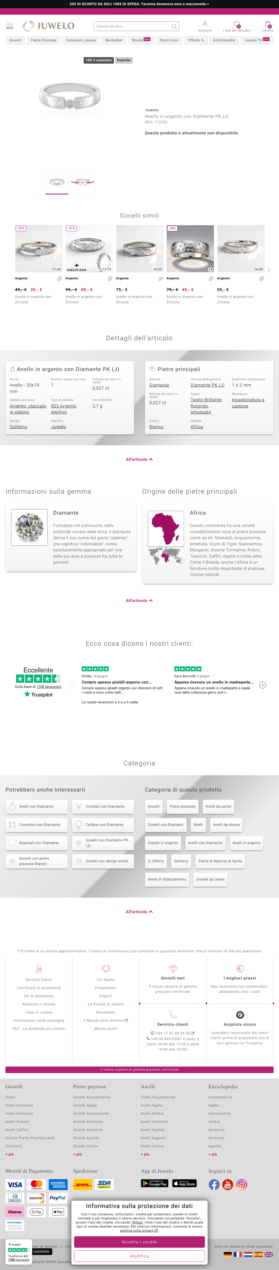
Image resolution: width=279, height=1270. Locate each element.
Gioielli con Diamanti (166, 824)
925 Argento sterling (64, 409)
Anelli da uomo (218, 806)
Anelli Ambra (152, 1113)
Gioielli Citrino (86, 1146)
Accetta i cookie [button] (139, 1242)
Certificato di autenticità (39, 988)
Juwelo (58, 427)
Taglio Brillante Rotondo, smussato (206, 406)
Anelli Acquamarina (158, 1097)
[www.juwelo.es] (258, 1254)
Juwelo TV (257, 40)
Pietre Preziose (44, 40)
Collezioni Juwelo (81, 40)
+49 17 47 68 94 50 (173, 1033)
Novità (141, 40)
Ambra (214, 1121)
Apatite (215, 1146)
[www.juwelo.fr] (238, 1254)
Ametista (217, 1138)
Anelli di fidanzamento (167, 879)
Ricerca (174, 26)
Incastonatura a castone (248, 403)
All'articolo (136, 460)
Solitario (18, 427)
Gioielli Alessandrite (91, 1113)
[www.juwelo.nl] (248, 1254)
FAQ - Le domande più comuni (39, 1028)
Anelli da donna (226, 824)
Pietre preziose (183, 806)
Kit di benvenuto (39, 996)
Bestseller (113, 40)
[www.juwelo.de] (228, 1254)
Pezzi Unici (169, 40)
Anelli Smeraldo (19, 1113)
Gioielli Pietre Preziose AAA (29, 1138)
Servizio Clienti (39, 979)
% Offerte (156, 861)
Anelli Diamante (19, 1105)
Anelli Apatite (153, 1130)
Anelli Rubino (17, 1121)
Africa (197, 427)
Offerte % (196, 40)
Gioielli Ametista (88, 1121)
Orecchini (13, 1146)
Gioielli (15, 40)
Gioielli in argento (163, 843)
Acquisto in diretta (38, 1004)
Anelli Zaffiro (17, 1130)
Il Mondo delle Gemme (104, 1020)
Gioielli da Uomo (210, 879)
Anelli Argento (153, 1138)
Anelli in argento (246, 843)
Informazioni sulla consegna (39, 1020)
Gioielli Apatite (86, 1138)
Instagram (241, 1184)
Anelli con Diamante (205, 843)
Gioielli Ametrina (88, 1130)
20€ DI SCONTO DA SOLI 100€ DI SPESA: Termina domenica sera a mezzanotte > (139, 4)
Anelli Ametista (154, 1121)
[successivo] (268, 270)
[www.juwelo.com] (269, 1254)
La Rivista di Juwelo (106, 1004)
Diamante (159, 385)
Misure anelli (105, 1028)
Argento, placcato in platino (28, 409)
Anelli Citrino (152, 1146)
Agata (214, 1105)
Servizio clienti (172, 1025)
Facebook (214, 1184)
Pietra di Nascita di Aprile (220, 861)
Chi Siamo (106, 979)
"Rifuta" (138, 1222)
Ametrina (217, 1130)
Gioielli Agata (85, 1105)
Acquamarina (220, 1097)
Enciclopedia (224, 40)
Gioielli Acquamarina (91, 1097)
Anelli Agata (151, 1105)
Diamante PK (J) (208, 385)
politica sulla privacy (137, 1230)
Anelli (198, 824)
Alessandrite (220, 1113)
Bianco (156, 427)
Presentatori (106, 988)
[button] (9, 25)
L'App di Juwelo (39, 1012)
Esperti (105, 996)
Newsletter (106, 1012)
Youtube (227, 1184)
